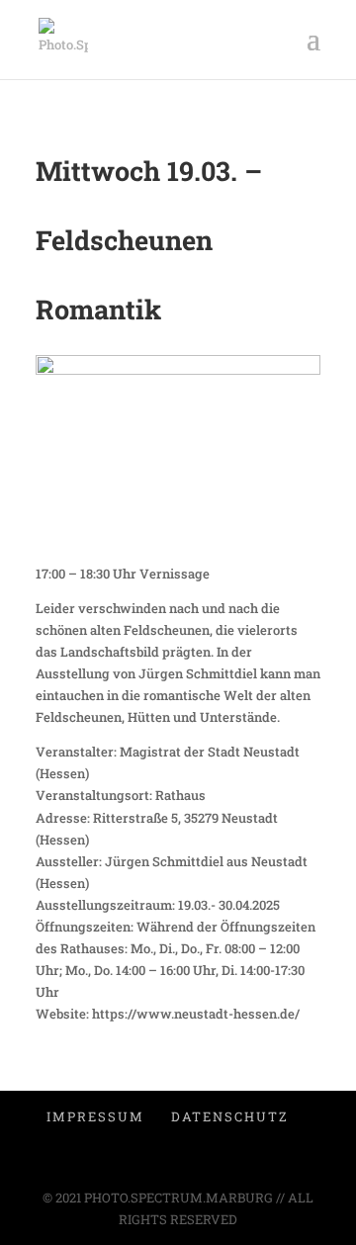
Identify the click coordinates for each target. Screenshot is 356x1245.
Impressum (95, 1116)
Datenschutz (230, 1116)
